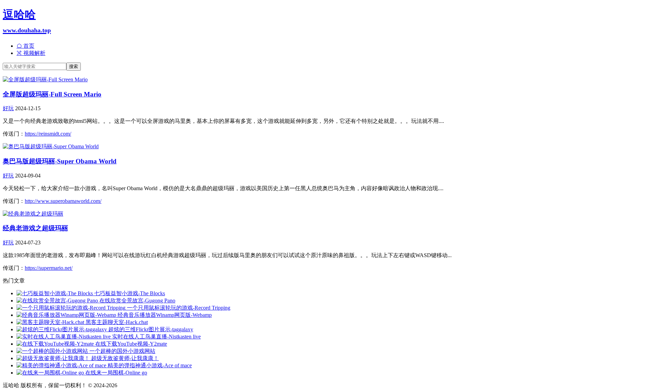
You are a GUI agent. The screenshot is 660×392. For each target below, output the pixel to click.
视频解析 (33, 53)
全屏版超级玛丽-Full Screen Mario (52, 94)
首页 (28, 46)
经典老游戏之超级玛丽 (35, 228)
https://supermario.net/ (49, 268)
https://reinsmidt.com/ (48, 134)
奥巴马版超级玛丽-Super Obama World (60, 161)
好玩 (8, 108)
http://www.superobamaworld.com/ (63, 201)
